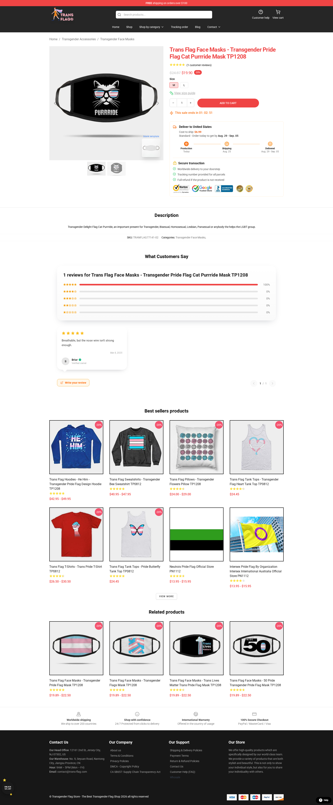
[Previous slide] (55, 103)
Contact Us (176, 766)
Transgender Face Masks (117, 39)
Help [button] (326, 800)
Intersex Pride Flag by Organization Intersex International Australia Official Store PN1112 (256, 571)
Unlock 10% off (7, 788)
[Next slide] (157, 103)
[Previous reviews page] (253, 383)
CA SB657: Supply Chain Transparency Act (135, 771)
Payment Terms (179, 755)
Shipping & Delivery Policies (186, 750)
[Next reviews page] (272, 383)
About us (115, 750)
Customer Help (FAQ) (182, 771)
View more (166, 596)
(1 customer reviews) (199, 65)
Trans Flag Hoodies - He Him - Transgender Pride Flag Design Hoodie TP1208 (75, 484)
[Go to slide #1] (96, 169)
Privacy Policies (119, 761)
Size (172, 78)
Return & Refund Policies (184, 761)
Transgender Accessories (79, 39)
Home (53, 39)
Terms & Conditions (121, 755)
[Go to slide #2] (116, 169)
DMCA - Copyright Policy (124, 766)
